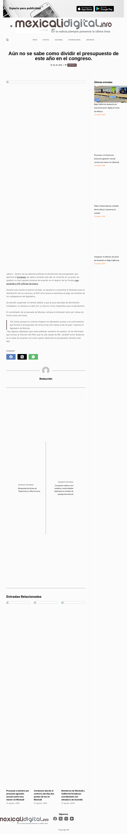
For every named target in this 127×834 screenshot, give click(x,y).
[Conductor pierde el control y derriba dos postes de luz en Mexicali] (46, 694)
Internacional (74, 40)
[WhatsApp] (33, 357)
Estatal (46, 40)
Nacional (59, 40)
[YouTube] (72, 819)
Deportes (90, 40)
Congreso (21, 277)
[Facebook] (11, 357)
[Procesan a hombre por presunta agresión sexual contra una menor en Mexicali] (18, 694)
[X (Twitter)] (22, 357)
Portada (72, 65)
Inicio (35, 40)
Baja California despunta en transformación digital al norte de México (106, 108)
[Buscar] (7, 40)
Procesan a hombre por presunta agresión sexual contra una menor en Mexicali (106, 158)
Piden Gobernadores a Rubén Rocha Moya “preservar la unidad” (106, 209)
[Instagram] (66, 819)
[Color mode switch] (11, 26)
